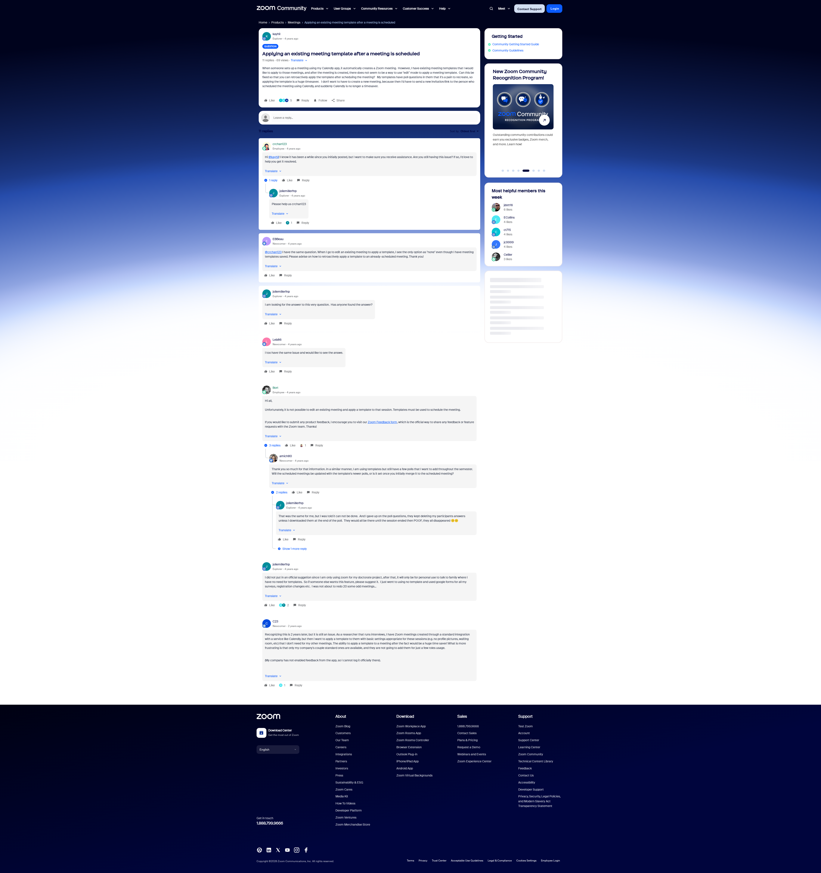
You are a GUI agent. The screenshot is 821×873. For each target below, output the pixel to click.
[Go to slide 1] (503, 171)
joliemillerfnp (288, 191)
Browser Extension (409, 747)
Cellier (508, 255)
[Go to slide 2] (508, 171)
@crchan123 (273, 252)
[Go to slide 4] (518, 171)
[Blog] (259, 850)
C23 (275, 621)
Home (263, 22)
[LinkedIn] (269, 850)
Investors (341, 768)
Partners (341, 761)
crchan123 (280, 144)
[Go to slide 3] (513, 171)
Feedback (525, 768)
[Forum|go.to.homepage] (282, 8)
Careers (340, 747)
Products (277, 22)
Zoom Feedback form (382, 422)
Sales (462, 716)
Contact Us (526, 775)
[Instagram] (296, 850)
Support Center (528, 740)
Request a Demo (468, 747)
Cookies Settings (526, 860)
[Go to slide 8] (544, 171)
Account (524, 733)
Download (405, 716)
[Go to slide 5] (524, 171)
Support (525, 716)
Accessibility (526, 782)
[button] (299, 60)
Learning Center (529, 747)
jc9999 (509, 242)
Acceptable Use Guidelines (467, 860)
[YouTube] (287, 850)
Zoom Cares (343, 789)
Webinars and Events (471, 754)
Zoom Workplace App (411, 726)
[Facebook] (306, 850)
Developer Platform (348, 810)
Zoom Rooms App (408, 733)
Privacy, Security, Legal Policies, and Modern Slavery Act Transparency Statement (539, 801)
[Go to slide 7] (536, 171)
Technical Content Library (535, 761)
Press (339, 775)
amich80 (285, 456)
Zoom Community (530, 754)
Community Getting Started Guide (515, 44)
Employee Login (550, 860)
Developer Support (531, 789)
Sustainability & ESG (349, 782)
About (340, 716)
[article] (369, 163)
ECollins (509, 217)
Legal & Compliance (500, 860)
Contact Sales (467, 733)
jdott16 (508, 205)
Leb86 (277, 340)
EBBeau (278, 239)
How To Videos (345, 803)
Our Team (342, 740)
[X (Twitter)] (278, 850)
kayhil (276, 34)
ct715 (507, 230)
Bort (275, 388)
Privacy (423, 860)
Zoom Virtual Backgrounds (414, 775)
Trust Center (439, 860)
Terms (410, 860)
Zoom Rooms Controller (412, 740)
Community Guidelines (507, 50)
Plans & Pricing (467, 740)
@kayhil (274, 157)
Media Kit (341, 796)
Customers (343, 733)
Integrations (343, 754)
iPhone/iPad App (407, 761)
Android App (404, 768)
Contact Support (529, 9)
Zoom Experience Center (474, 761)
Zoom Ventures (345, 817)
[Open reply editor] (369, 118)
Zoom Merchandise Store (352, 824)
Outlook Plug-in (406, 754)
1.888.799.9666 (270, 823)
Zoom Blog (342, 726)
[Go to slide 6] (529, 171)
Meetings (294, 22)
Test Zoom (525, 726)
